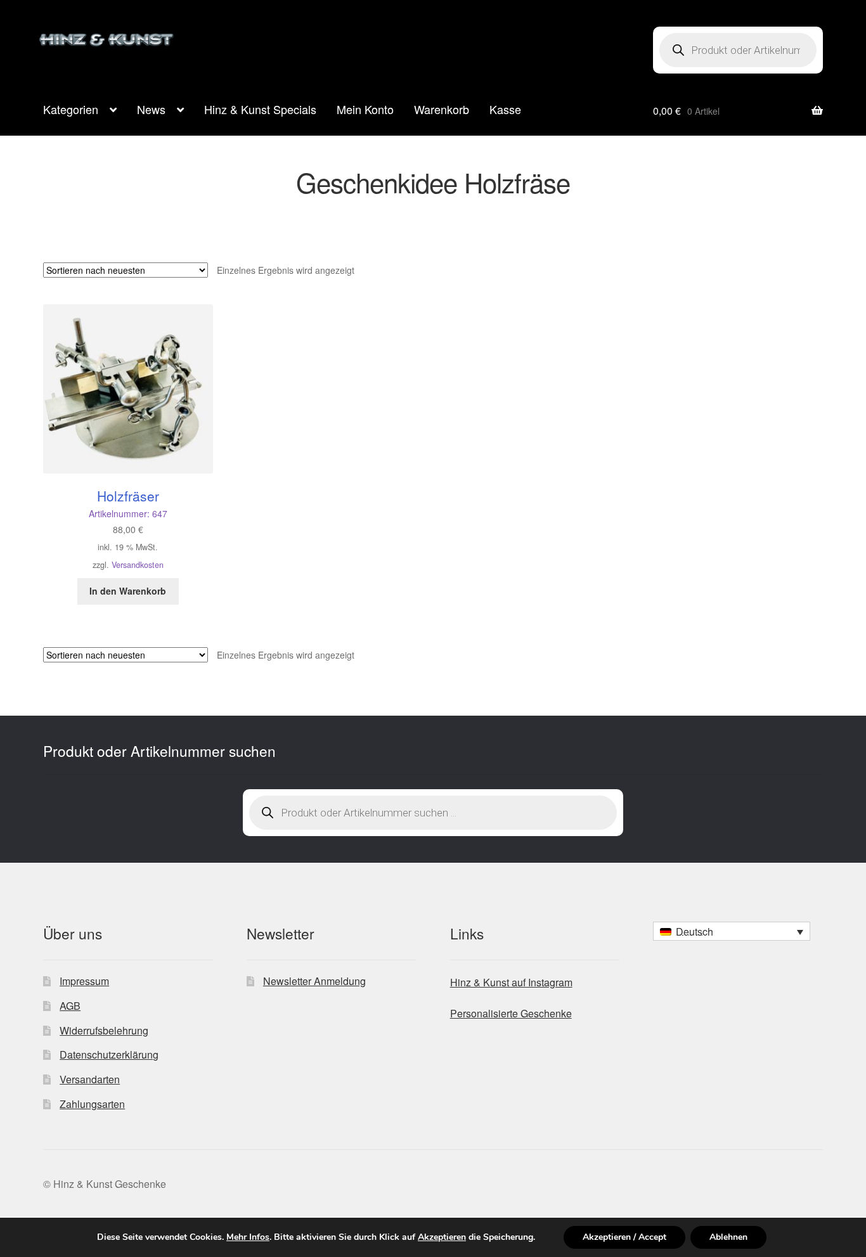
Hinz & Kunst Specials (260, 109)
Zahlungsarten (92, 1104)
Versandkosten (138, 564)
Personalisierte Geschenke (511, 1013)
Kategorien (70, 109)
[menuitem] (731, 931)
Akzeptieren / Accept (624, 1237)
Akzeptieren (442, 1237)
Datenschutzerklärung (109, 1054)
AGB (70, 1005)
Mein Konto (365, 109)
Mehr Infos (247, 1237)
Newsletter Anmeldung (314, 981)
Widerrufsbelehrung (104, 1030)
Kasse (505, 109)
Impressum (84, 981)
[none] (731, 931)
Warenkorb (441, 109)
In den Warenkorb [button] (127, 590)
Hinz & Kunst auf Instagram (511, 982)
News (151, 109)
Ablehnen (728, 1237)
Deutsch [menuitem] (694, 931)
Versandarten (90, 1079)
